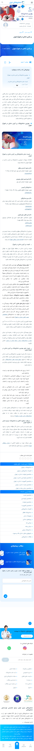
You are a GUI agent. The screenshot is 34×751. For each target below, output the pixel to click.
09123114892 (28, 207)
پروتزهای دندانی (27, 519)
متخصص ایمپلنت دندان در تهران (23, 474)
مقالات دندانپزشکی (26, 537)
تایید (5, 660)
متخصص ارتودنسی (26, 499)
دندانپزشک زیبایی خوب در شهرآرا (23, 416)
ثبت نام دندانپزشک (11, 673)
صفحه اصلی (12, 669)
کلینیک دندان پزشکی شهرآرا (16, 240)
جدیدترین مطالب (11, 680)
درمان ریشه (28, 526)
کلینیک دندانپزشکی (26, 509)
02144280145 (28, 223)
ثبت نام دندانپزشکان (27, 636)
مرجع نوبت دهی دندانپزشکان (13, 359)
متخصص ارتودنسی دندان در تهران (22, 478)
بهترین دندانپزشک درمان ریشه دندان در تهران (19, 341)
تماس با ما (28, 684)
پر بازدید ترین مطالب (10, 684)
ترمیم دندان (27, 32)
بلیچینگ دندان (27, 516)
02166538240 (28, 193)
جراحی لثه (28, 523)
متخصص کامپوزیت (26, 506)
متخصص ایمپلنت (26, 502)
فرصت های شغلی (26, 676)
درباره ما (29, 680)
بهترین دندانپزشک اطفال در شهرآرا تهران (15, 562)
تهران (20, 32)
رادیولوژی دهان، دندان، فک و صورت (22, 533)
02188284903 (28, 174)
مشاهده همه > (6, 49)
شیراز (29, 688)
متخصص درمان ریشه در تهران (23, 488)
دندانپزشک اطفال (27, 512)
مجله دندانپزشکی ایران (10, 676)
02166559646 (28, 209)
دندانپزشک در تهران (26, 467)
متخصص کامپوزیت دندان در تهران (22, 481)
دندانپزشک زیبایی (26, 530)
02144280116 (28, 226)
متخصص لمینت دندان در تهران (23, 485)
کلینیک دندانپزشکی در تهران (24, 471)
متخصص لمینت (27, 495)
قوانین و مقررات (27, 669)
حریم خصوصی (27, 673)
